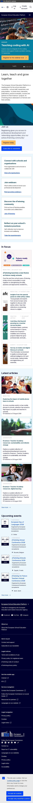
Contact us (4, 746)
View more (4, 507)
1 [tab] (24, 66)
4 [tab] (29, 66)
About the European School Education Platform (13, 629)
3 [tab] (27, 66)
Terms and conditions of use (10, 655)
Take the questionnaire (12, 235)
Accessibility (5, 767)
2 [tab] (25, 66)
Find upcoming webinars (12, 192)
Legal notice (5, 763)
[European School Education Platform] (3, 7)
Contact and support (7, 642)
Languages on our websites (10, 753)
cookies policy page (13, 780)
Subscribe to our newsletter (10, 646)
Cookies (4, 719)
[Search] (30, 7)
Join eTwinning (9, 214)
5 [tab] (31, 66)
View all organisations (12, 173)
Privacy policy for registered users (12, 658)
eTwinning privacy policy (9, 665)
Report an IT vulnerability (9, 749)
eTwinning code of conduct (10, 662)
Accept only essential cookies (19, 799)
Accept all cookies (14, 793)
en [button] (8, 7)
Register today (8, 143)
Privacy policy (5, 716)
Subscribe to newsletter (11, 148)
